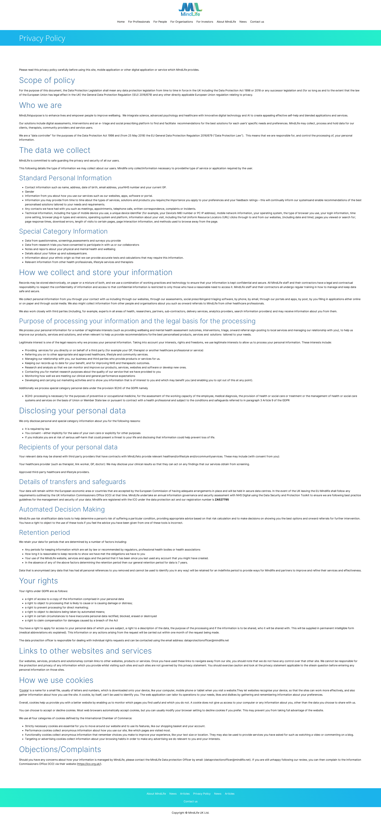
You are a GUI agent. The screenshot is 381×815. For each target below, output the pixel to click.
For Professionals (139, 21)
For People (160, 21)
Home (121, 21)
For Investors (204, 21)
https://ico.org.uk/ (89, 763)
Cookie (24, 690)
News (243, 21)
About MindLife (226, 21)
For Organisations (181, 21)
